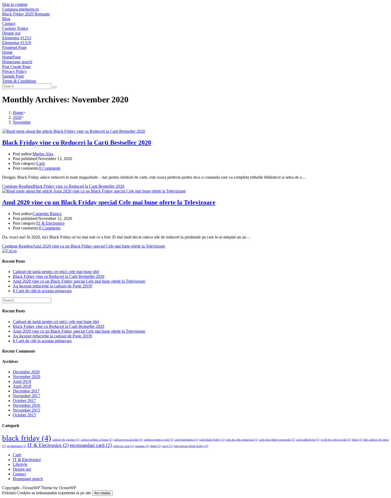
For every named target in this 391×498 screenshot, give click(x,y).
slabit (155, 446)
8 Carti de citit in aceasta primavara (42, 290)
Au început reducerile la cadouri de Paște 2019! (52, 286)
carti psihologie (307, 439)
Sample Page (13, 76)
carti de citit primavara (242, 439)
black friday (26, 438)
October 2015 (24, 415)
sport (167, 446)
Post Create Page (16, 66)
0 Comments (49, 168)
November (22, 122)
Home (7, 52)
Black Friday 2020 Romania (26, 14)
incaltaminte (16, 446)
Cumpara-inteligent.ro (20, 9)
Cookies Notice (15, 28)
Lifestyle (20, 464)
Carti (40, 163)
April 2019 (22, 381)
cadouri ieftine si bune (97, 439)
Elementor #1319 (16, 42)
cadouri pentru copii (158, 439)
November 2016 (26, 405)
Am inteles (102, 493)
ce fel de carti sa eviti (336, 439)
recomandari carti (91, 445)
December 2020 (26, 372)
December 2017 (26, 391)
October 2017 (24, 400)
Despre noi (11, 33)
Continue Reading (63, 186)
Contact (8, 23)
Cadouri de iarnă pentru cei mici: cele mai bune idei (56, 271)
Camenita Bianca (47, 213)
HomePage (11, 57)
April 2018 (22, 386)
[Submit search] (54, 87)
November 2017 (26, 396)
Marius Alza (43, 154)
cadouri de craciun (66, 439)
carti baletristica (186, 439)
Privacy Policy (14, 71)
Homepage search (17, 62)
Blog (6, 18)
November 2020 (26, 376)
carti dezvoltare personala (277, 439)
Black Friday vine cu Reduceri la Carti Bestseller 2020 (76, 142)
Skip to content (14, 4)
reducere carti (123, 446)
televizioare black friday (191, 446)
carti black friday (212, 439)
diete (357, 439)
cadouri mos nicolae (128, 439)
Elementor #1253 (16, 38)
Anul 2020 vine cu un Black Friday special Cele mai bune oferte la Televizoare (108, 202)
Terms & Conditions (19, 81)
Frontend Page (14, 47)
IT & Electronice (50, 223)
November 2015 (26, 410)
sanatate (142, 446)
